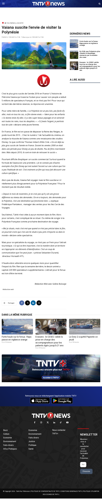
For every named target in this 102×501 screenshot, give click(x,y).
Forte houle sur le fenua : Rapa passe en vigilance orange (88, 43)
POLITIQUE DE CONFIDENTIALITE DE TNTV (45, 491)
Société (20, 23)
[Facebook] (21, 302)
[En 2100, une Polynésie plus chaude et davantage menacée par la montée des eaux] (74, 54)
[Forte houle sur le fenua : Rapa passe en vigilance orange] (74, 43)
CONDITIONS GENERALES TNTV (71, 491)
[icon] (3, 23)
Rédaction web (8, 289)
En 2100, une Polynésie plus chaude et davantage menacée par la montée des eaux (89, 54)
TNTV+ (55, 433)
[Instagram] (41, 422)
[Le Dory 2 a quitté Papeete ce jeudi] (84, 326)
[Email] (38, 302)
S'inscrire (86, 471)
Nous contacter (58, 430)
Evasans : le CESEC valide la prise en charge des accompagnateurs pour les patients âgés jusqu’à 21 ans (89, 66)
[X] (27, 302)
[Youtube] (67, 422)
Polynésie (10, 23)
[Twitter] (48, 422)
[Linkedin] (33, 302)
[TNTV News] (51, 415)
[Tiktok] (61, 422)
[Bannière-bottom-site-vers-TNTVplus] (51, 381)
